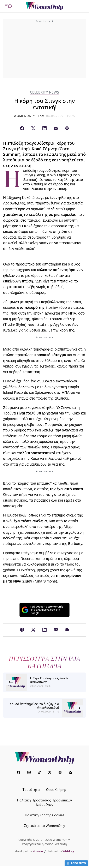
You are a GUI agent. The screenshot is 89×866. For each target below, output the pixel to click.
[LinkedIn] (44, 128)
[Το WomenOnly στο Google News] (60, 773)
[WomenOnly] (44, 6)
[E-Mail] (56, 128)
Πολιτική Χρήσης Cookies (44, 815)
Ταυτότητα (31, 789)
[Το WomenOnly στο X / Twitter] (49, 773)
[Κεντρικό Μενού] (8, 6)
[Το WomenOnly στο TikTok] (39, 773)
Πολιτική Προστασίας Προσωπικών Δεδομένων (44, 802)
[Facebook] (22, 128)
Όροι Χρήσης (56, 789)
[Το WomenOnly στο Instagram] (29, 773)
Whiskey (68, 851)
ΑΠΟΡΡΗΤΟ (78, 863)
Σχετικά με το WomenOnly (44, 825)
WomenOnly (44, 758)
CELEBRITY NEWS (44, 92)
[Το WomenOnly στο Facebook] (18, 773)
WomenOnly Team (29, 116)
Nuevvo (37, 851)
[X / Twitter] (33, 128)
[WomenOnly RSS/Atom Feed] (70, 773)
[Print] (67, 128)
